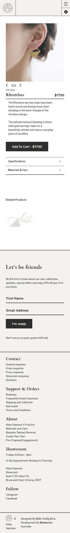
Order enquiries (15, 368)
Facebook (11, 498)
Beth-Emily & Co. (46, 519)
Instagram (12, 495)
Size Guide (12, 406)
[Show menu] (65, 4)
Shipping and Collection (19, 402)
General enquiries (16, 364)
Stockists (11, 380)
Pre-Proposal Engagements (22, 440)
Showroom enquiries (17, 376)
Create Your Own (15, 436)
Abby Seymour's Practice (20, 425)
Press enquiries (15, 372)
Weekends (46, 523)
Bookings (11, 395)
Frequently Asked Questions (22, 398)
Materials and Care (16, 429)
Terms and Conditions (18, 410)
